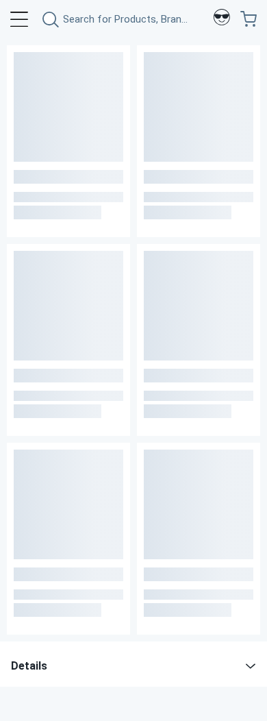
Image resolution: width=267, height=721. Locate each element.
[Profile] (222, 19)
